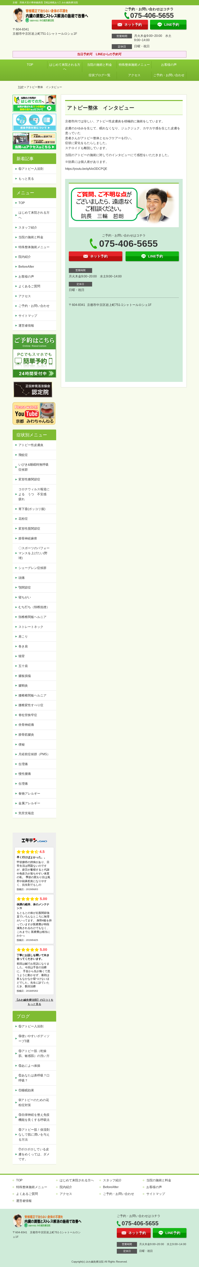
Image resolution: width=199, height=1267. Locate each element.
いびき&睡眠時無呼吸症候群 (33, 467)
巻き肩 (23, 646)
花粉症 (23, 518)
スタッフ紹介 (27, 227)
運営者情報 (26, 325)
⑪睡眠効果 (26, 1090)
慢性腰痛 (24, 773)
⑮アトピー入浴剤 (30, 168)
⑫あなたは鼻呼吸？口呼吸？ (34, 1078)
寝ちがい (24, 597)
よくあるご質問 (29, 286)
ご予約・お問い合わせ (168, 75)
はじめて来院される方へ (64, 67)
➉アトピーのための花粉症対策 (33, 1102)
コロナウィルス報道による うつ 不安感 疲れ (34, 494)
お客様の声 (169, 64)
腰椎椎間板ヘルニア (32, 695)
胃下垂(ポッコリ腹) (31, 509)
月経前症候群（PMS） (34, 754)
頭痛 (21, 577)
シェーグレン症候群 (32, 568)
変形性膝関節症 (29, 479)
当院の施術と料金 (99, 64)
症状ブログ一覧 (99, 75)
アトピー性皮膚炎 (30, 445)
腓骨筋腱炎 (26, 734)
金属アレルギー (29, 803)
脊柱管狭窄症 (27, 715)
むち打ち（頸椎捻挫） (34, 607)
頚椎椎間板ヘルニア (32, 617)
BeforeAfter (26, 266)
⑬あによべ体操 (30, 1065)
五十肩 (23, 666)
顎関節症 (24, 587)
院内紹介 (24, 256)
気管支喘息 (26, 813)
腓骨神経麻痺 (27, 538)
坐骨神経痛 (26, 724)
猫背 (21, 656)
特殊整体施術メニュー (134, 64)
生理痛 (23, 764)
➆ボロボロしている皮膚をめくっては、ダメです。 (34, 1154)
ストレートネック (30, 626)
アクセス (134, 75)
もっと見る (26, 178)
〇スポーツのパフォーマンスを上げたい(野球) (34, 553)
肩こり (23, 636)
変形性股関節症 (29, 528)
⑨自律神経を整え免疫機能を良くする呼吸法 (34, 1117)
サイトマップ (27, 315)
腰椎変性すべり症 (30, 705)
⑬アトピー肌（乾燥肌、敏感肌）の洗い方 (34, 1053)
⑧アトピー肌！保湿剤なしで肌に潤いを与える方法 (34, 1134)
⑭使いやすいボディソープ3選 (34, 1038)
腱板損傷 (24, 676)
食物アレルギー (29, 793)
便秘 (21, 744)
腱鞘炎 (23, 685)
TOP (30, 64)
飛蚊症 (23, 455)
